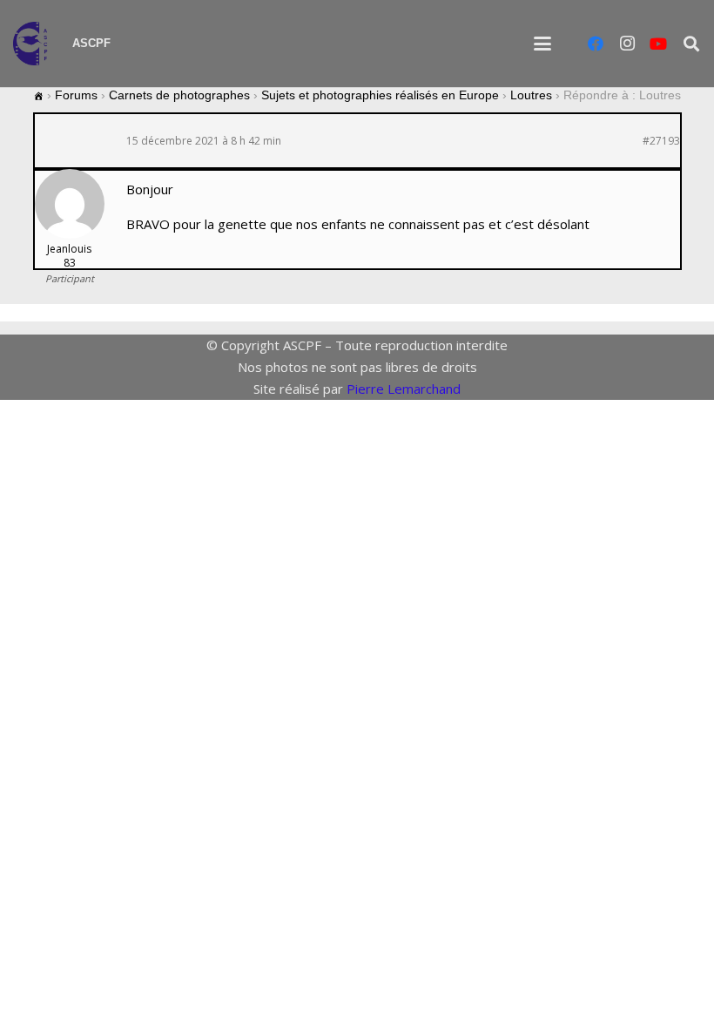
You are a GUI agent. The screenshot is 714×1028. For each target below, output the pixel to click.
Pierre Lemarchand (404, 388)
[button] (542, 43)
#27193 (661, 141)
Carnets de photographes (179, 95)
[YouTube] (658, 43)
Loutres (531, 95)
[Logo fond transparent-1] (33, 43)
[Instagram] (627, 43)
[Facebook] (595, 43)
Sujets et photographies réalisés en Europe (380, 95)
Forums (76, 95)
